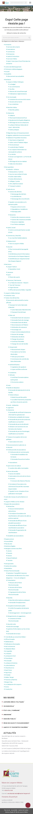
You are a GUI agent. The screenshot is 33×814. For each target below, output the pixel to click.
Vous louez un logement (17, 140)
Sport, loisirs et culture (14, 465)
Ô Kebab (7, 675)
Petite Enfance (14, 395)
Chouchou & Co (9, 668)
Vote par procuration (18, 356)
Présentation (11, 580)
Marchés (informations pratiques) (20, 600)
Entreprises (10, 54)
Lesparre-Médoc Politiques (15, 82)
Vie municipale (11, 97)
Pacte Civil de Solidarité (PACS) (21, 332)
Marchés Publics (12, 107)
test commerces (10, 646)
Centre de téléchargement (13, 67)
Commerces (11, 51)
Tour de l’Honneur (15, 285)
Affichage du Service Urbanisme (19, 122)
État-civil (12, 315)
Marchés (9, 598)
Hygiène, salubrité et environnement (18, 135)
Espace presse (9, 539)
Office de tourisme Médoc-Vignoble (20, 290)
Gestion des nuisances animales (21, 219)
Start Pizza (8, 670)
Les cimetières (14, 104)
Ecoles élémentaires (16, 179)
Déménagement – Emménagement (20, 613)
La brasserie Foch (10, 656)
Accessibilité (9, 541)
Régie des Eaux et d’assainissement (18, 133)
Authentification (15, 364)
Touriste (9, 560)
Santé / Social (11, 227)
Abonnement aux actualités (15, 76)
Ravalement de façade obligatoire (20, 120)
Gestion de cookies (11, 566)
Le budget (12, 84)
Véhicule (12, 375)
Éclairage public (16, 211)
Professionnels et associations (16, 449)
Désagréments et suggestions (16, 616)
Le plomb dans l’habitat (17, 147)
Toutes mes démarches (12, 298)
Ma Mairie (8, 79)
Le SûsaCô (8, 653)
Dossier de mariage (17, 334)
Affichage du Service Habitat (18, 161)
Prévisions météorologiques (13, 69)
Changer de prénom (18, 339)
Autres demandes (12, 471)
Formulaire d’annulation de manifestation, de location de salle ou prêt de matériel (19, 516)
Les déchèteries (16, 196)
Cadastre (12, 115)
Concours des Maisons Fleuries (21, 481)
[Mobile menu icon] (30, 3)
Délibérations (9, 641)
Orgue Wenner (14, 287)
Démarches (10, 506)
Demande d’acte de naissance (21, 317)
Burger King (8, 682)
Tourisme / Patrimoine (14, 280)
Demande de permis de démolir (19, 424)
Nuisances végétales (18, 222)
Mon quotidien (9, 167)
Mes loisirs (8, 264)
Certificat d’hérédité (18, 341)
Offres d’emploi (10, 639)
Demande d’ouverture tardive (21, 459)
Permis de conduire (17, 382)
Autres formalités (15, 474)
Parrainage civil (16, 329)
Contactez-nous (10, 295)
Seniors (9, 555)
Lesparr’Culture (12, 266)
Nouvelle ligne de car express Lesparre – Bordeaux (14, 737)
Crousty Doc (8, 689)
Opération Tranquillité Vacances (17, 573)
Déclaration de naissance (19, 327)
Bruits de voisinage (13, 626)
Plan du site (8, 544)
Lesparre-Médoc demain (12, 293)
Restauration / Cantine (16, 172)
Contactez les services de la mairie (20, 99)
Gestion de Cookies (23, 810)
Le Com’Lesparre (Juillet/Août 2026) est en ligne (16, 748)
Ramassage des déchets (19, 194)
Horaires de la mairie (16, 102)
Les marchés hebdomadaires (18, 238)
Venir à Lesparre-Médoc (17, 243)
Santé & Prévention (13, 56)
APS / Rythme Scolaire (16, 183)
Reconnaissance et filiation (20, 325)
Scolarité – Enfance (13, 169)
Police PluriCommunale (12, 571)
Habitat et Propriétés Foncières (17, 137)
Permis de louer (14, 145)
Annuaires (8, 44)
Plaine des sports (15, 277)
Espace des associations (12, 504)
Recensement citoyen (18, 349)
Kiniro (7, 687)
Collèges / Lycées (15, 181)
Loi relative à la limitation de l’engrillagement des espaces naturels (15, 752)
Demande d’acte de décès (19, 322)
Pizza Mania (8, 658)
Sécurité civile (11, 624)
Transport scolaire (15, 186)
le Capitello (8, 651)
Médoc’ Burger (9, 677)
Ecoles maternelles (15, 176)
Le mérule (13, 154)
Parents (9, 553)
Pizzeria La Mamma (11, 679)
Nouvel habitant (12, 558)
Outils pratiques (14, 129)
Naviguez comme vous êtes (13, 548)
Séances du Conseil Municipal (18, 91)
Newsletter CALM (15, 269)
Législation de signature (19, 367)
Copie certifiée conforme (19, 369)
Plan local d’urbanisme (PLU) (18, 118)
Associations (11, 49)
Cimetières (13, 372)
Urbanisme (10, 113)
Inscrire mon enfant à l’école (18, 174)
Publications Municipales (12, 644)
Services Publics (12, 59)
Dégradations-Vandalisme (20, 209)
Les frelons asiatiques (18, 224)
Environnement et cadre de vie (16, 445)
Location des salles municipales (19, 468)
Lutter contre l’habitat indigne (19, 142)
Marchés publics (14, 110)
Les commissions (15, 86)
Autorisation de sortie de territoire (20, 476)
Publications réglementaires (18, 94)
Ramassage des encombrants (20, 199)
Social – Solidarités (12, 405)
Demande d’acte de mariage (20, 320)
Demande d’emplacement (17, 602)
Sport (9, 274)
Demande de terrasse (13, 633)
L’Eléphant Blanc (10, 649)
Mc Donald (8, 660)
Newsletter (8, 568)
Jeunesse (10, 272)
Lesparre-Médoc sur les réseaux (14, 501)
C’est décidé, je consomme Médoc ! (15, 637)
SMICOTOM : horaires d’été (10, 746)
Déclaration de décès (18, 336)
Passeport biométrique (19, 312)
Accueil (7, 71)
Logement (10, 407)
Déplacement (11, 241)
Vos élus (12, 89)
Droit (8, 385)
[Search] (25, 2)
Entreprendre (9, 563)
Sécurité (9, 247)
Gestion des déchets (16, 191)
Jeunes (9, 551)
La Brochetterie (10, 665)
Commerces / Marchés (14, 235)
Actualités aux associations (15, 536)
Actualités (8, 74)
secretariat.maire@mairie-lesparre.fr (18, 793)
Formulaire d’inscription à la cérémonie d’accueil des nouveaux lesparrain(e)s (18, 486)
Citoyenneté (13, 347)
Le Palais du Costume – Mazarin (19, 282)
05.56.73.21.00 (8, 790)
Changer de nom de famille (20, 344)
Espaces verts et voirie (18, 207)
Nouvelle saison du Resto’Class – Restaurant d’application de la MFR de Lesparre (15, 742)
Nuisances (13, 215)
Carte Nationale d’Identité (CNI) (21, 309)
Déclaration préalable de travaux (19, 417)
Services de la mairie (13, 47)
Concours (12, 478)
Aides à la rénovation (16, 164)
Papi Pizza (8, 672)
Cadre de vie (11, 189)
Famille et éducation (13, 387)
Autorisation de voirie (16, 441)
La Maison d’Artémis (11, 663)
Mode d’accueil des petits (19, 397)
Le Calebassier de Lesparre (13, 684)
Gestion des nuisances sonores (21, 217)
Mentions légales (10, 546)
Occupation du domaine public (16, 606)
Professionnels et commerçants (19, 452)
